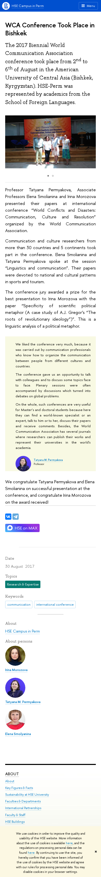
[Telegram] (15, 516)
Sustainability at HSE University (27, 794)
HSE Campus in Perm (28, 5)
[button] (91, 142)
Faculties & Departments (23, 801)
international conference (55, 604)
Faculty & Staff (15, 815)
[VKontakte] (8, 516)
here (69, 843)
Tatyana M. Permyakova (48, 460)
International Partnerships (23, 808)
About (12, 774)
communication (19, 604)
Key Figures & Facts (19, 788)
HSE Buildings (15, 821)
